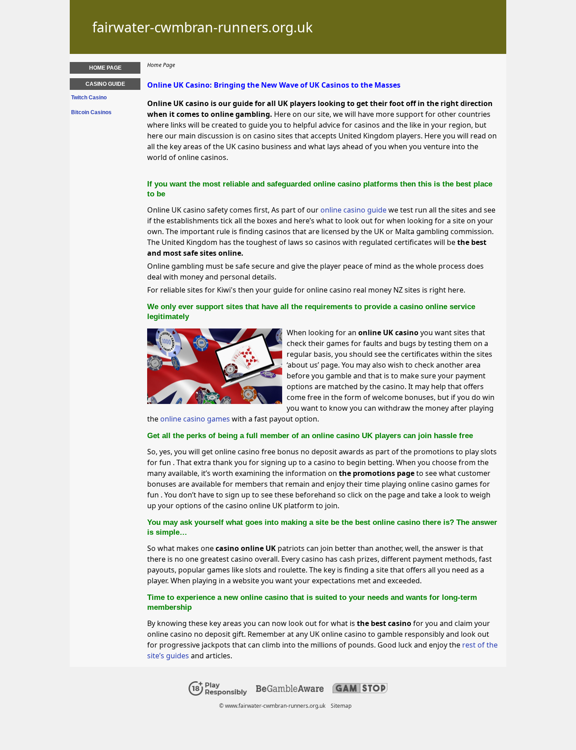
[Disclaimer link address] (290, 690)
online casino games (195, 419)
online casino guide (353, 210)
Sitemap (341, 706)
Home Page (105, 68)
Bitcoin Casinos (91, 112)
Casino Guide (105, 84)
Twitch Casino (89, 97)
